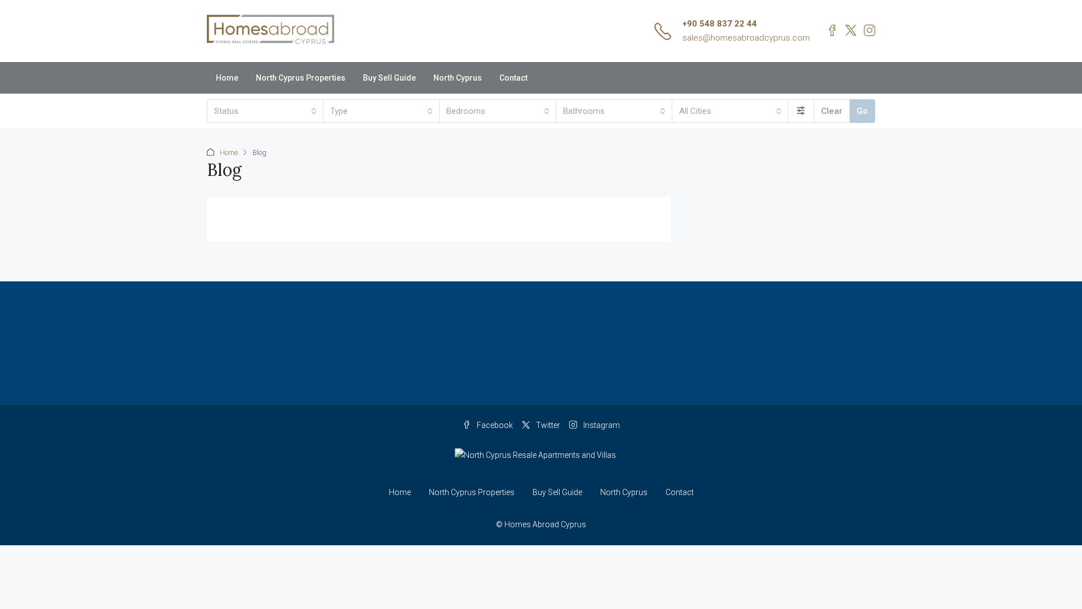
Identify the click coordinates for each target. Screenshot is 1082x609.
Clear (831, 111)
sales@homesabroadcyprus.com (746, 38)
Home (227, 77)
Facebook (494, 425)
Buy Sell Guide (389, 77)
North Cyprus (457, 77)
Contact (513, 77)
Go (862, 111)
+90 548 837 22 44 (719, 24)
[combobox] (265, 111)
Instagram (601, 425)
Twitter (547, 425)
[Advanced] (801, 111)
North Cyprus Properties (300, 77)
